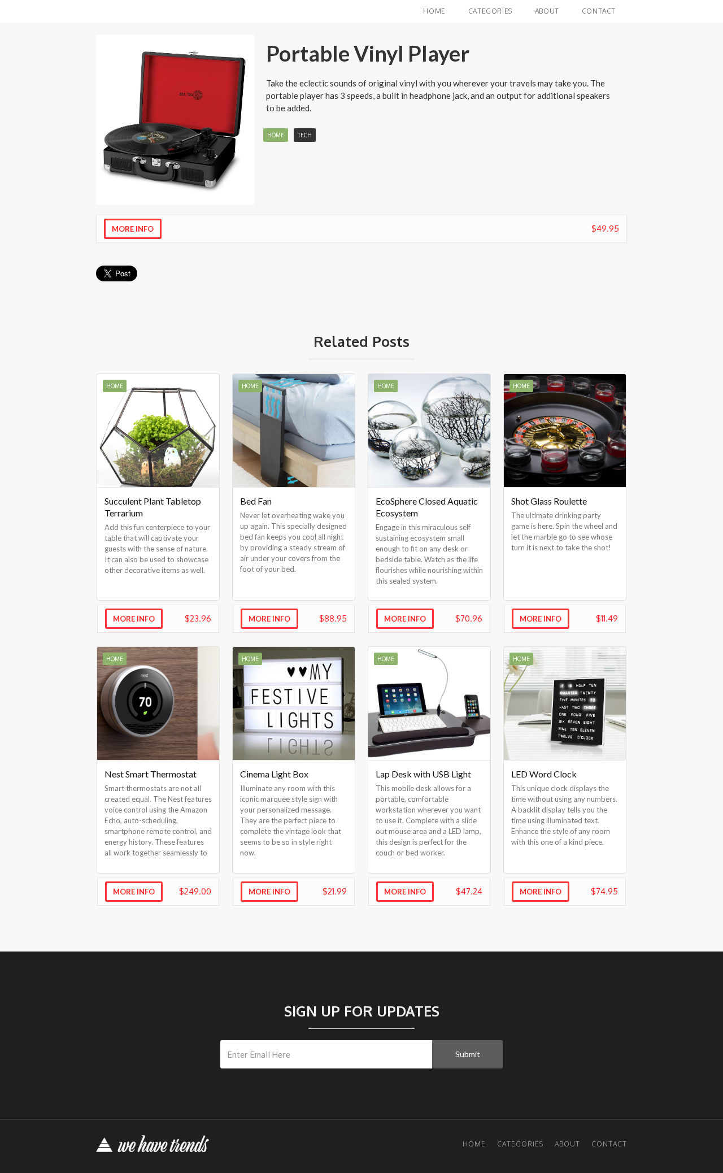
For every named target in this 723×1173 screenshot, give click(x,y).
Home (434, 11)
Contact (599, 11)
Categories (490, 11)
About (547, 11)
